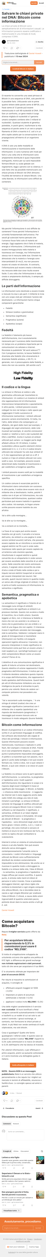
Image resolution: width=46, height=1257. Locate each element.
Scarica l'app (34, 1247)
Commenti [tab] (7, 1124)
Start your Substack (17, 1247)
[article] (23, 1162)
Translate (6, 9)
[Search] (42, 1151)
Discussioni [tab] (25, 1151)
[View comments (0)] (12, 48)
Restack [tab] (16, 1124)
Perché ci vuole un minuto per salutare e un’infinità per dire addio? (17, 1198)
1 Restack (19, 1093)
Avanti (38, 1108)
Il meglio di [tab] (7, 1151)
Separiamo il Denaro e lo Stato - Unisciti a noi (16, 1174)
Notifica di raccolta (23, 1241)
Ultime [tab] (15, 1151)
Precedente (10, 1108)
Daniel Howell (35, 53)
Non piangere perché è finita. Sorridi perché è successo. (15, 1193)
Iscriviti (34, 3)
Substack (11, 1252)
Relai (4, 935)
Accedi (41, 3)
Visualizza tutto (10, 1210)
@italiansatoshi (13, 41)
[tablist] (11, 1124)
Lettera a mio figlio (10, 1157)
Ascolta (40, 42)
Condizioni (38, 1239)
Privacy (29, 1239)
